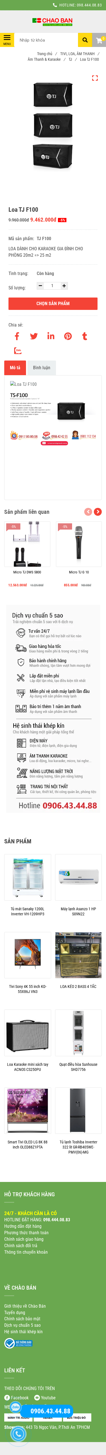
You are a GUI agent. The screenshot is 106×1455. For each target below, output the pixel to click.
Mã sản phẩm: (21, 238)
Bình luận (41, 367)
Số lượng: (17, 287)
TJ (72, 59)
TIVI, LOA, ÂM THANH (79, 53)
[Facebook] (17, 335)
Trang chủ (47, 53)
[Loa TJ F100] (53, 22)
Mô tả (15, 367)
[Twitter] (34, 335)
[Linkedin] (51, 335)
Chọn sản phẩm (53, 303)
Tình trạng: (18, 273)
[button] (99, 41)
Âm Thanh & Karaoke (46, 59)
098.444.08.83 (89, 5)
